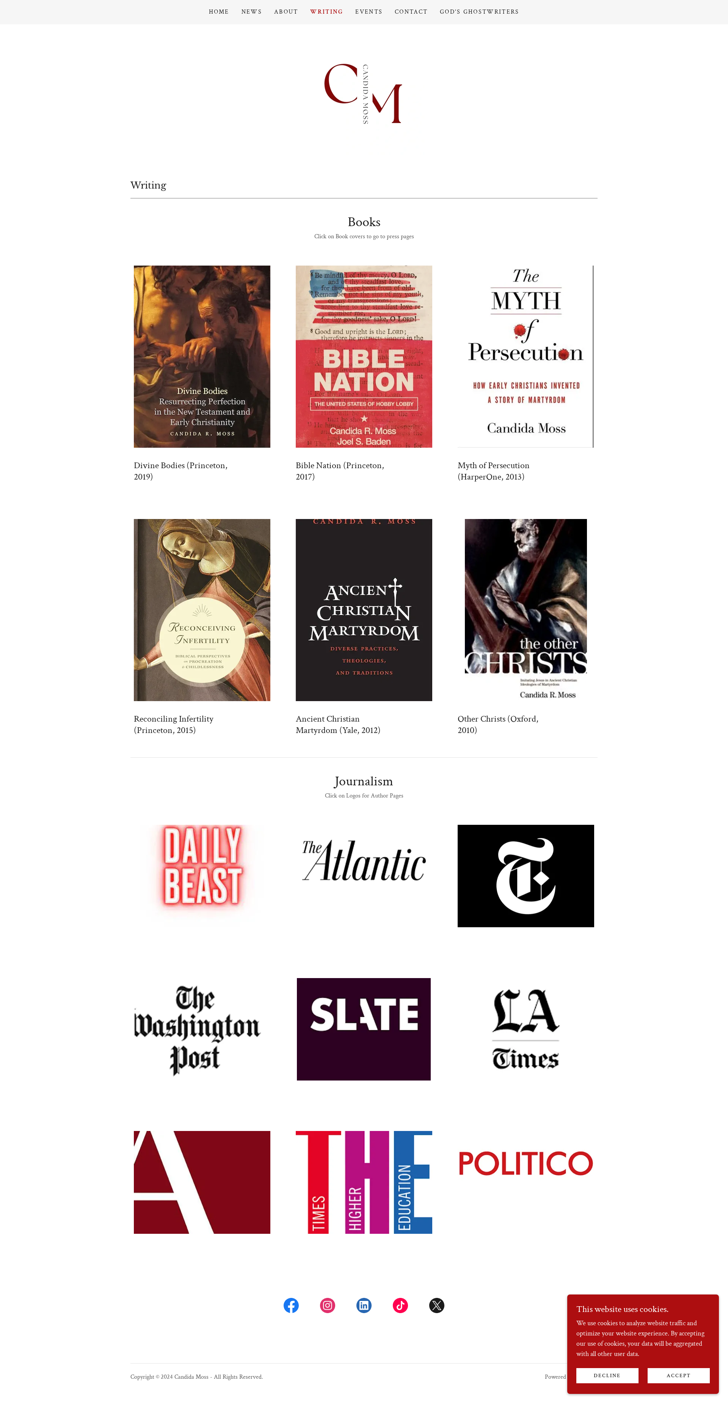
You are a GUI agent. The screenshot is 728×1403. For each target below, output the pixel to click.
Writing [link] (326, 12)
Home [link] (219, 12)
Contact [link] (411, 12)
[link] (364, 93)
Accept (679, 1375)
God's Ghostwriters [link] (479, 12)
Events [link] (369, 12)
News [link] (252, 12)
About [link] (286, 12)
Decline (607, 1375)
